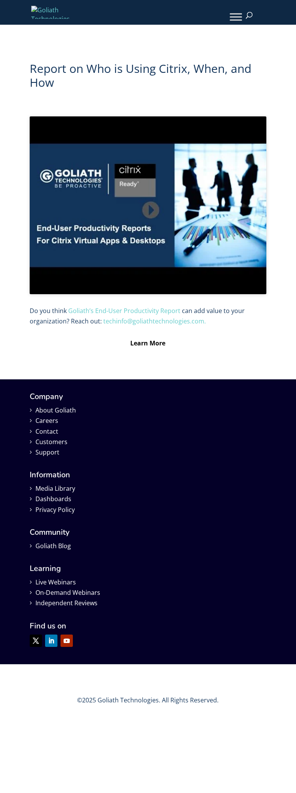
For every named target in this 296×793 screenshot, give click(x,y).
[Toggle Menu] (236, 16)
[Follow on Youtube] (67, 641)
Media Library (55, 488)
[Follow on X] (36, 641)
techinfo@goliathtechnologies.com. (154, 321)
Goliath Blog (53, 546)
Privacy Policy (55, 509)
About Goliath (55, 410)
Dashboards (53, 499)
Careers (46, 420)
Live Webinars (55, 582)
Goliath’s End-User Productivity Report (124, 310)
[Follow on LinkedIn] (51, 641)
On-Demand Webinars (67, 592)
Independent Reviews (66, 603)
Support (47, 452)
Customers (51, 442)
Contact (46, 431)
